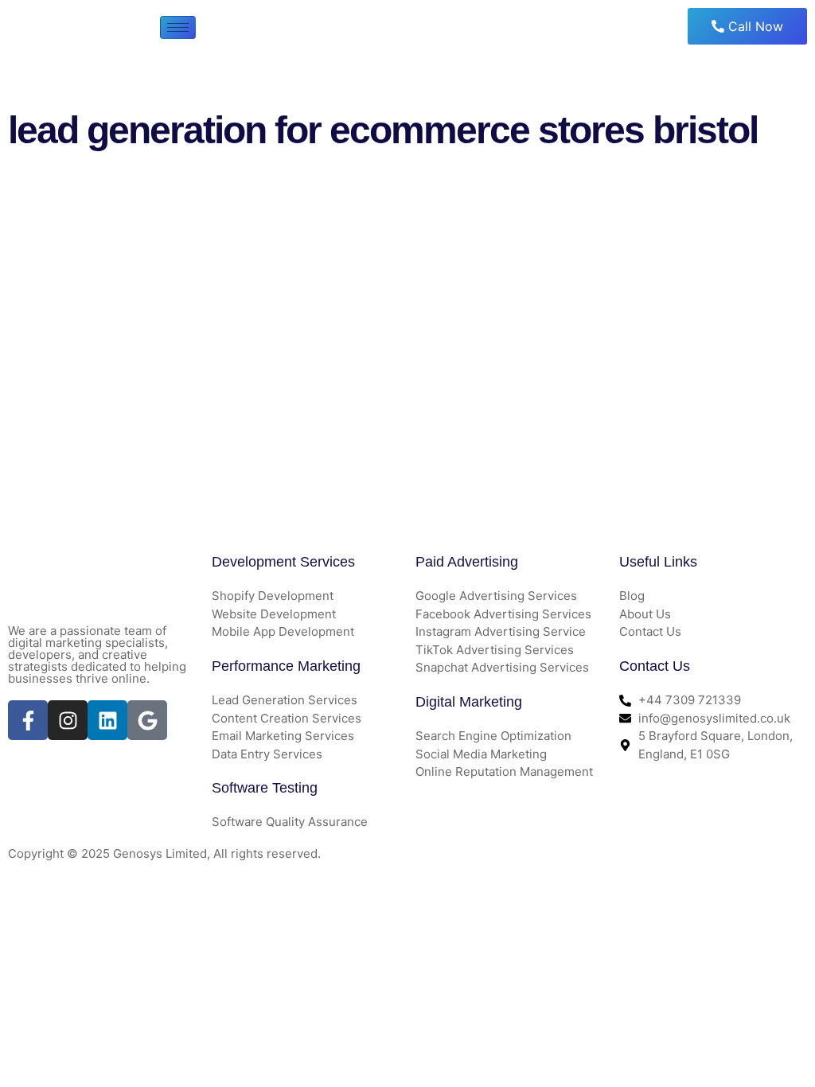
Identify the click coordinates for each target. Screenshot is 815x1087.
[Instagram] (68, 720)
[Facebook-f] (28, 720)
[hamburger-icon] (178, 27)
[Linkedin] (107, 720)
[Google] (147, 720)
